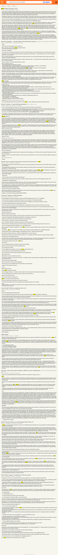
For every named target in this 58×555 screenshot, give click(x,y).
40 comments (19, 105)
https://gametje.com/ (10, 138)
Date (8, 6)
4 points (2, 42)
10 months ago (13, 105)
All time (13, 6)
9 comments (17, 373)
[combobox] (3, 6)
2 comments (16, 196)
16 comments (19, 423)
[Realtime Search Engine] (46, 2)
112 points (3, 105)
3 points (2, 335)
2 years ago (10, 196)
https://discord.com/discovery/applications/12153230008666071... (15, 112)
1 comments (21, 42)
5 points (2, 196)
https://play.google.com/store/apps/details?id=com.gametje (18, 142)
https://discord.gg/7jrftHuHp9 (43, 145)
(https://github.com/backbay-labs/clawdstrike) (46, 41)
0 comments (18, 476)
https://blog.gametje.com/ (7, 157)
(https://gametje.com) (31, 104)
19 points (3, 423)
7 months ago (15, 42)
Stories (3, 6)
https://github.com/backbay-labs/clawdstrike (15, 100)
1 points (2, 289)
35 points (3, 373)
